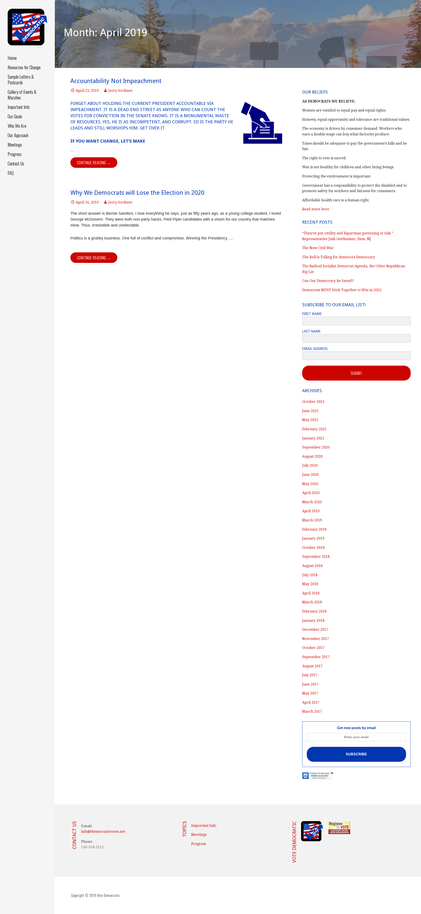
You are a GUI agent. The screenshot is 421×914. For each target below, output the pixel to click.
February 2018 (314, 611)
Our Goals (15, 116)
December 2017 (315, 629)
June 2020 (310, 475)
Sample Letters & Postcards (21, 79)
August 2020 (312, 456)
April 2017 (310, 702)
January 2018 (313, 620)
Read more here (315, 209)
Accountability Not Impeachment (115, 81)
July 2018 (310, 575)
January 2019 (313, 538)
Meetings (15, 144)
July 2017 (310, 675)
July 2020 (310, 465)
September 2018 (316, 556)
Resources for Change (24, 67)
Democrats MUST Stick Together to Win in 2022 (342, 290)
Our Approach (18, 135)
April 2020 (310, 493)
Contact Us (16, 163)
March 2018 (312, 602)
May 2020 (310, 484)
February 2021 (314, 429)
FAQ (11, 173)
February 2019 (314, 529)
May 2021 (310, 420)
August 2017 (312, 666)
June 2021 (310, 411)
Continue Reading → (94, 162)
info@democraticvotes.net (103, 831)
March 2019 (312, 520)
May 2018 (310, 584)
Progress (14, 154)
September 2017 (316, 657)
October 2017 (313, 648)
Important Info (19, 107)
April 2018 (310, 593)
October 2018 (313, 548)
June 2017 (310, 684)
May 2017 (310, 693)
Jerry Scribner (120, 91)
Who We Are (17, 125)
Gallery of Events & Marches (22, 95)
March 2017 (312, 711)
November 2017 (315, 639)
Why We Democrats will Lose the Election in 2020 (137, 192)
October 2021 (313, 402)
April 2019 (310, 511)
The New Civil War (318, 248)
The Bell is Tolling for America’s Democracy (338, 257)
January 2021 (313, 438)
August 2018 (312, 566)
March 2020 (312, 502)
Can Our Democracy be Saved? (327, 281)
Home (12, 58)
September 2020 (316, 447)
